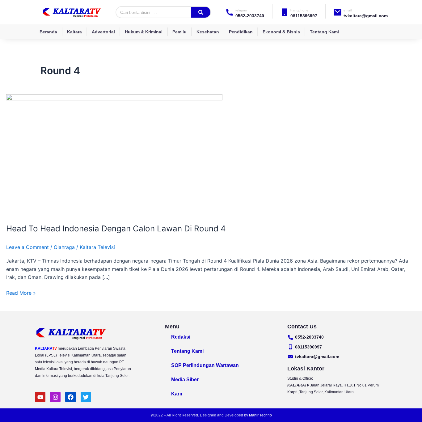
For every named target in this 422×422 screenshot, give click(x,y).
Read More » (21, 292)
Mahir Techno (260, 415)
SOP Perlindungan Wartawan (205, 365)
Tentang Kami (324, 31)
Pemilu (179, 31)
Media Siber (185, 379)
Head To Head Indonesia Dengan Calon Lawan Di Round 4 (116, 228)
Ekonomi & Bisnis (281, 31)
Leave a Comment (27, 247)
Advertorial (103, 31)
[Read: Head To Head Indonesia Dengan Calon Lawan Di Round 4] (114, 155)
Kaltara (74, 31)
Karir (177, 393)
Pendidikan (241, 31)
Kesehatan (207, 31)
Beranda (48, 31)
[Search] (200, 12)
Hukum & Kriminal (143, 31)
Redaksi (180, 337)
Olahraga (64, 247)
